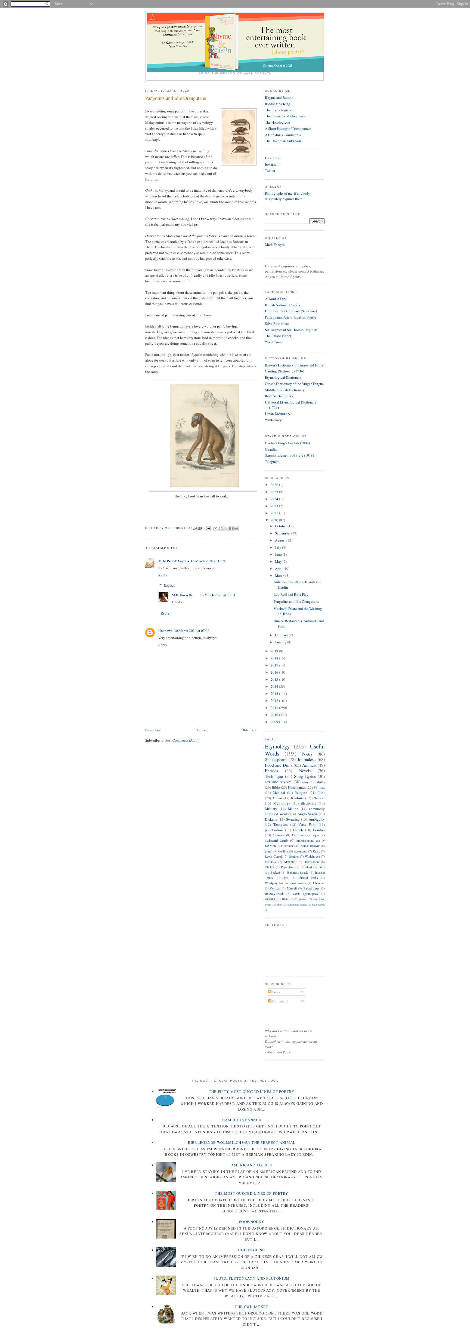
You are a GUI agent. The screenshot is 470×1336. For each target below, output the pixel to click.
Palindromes (312, 888)
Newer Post (153, 729)
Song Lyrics (305, 776)
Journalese (307, 759)
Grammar (287, 846)
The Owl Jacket (251, 1306)
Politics (319, 787)
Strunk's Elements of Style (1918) (289, 455)
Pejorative (287, 867)
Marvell (292, 888)
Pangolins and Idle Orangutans (296, 601)
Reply (162, 575)
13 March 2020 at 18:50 (208, 560)
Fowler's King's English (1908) (287, 443)
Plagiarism (301, 899)
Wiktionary (273, 419)
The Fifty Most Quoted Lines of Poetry (252, 1091)
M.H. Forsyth (182, 594)
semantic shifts (313, 781)
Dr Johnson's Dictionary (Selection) (291, 310)
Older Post (249, 729)
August (280, 540)
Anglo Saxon (307, 813)
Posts (275, 991)
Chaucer (319, 798)
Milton (293, 808)
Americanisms (305, 841)
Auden (277, 798)
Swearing (293, 819)
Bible (276, 787)
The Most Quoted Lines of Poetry (251, 1193)
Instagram (272, 164)
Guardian (272, 449)
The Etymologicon (279, 110)
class (279, 904)
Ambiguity (317, 819)
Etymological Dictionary (283, 377)
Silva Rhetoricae (277, 323)
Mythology (281, 803)
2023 (275, 505)
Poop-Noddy (251, 1221)
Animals (309, 765)
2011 (275, 707)
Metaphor (290, 862)
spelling (283, 851)
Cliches (269, 867)
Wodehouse (312, 856)
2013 (275, 693)
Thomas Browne (309, 846)
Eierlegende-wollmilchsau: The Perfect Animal (241, 1142)
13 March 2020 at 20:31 (218, 594)
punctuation (274, 829)
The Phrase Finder (278, 335)
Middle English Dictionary (285, 389)
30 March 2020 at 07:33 (192, 630)
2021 (275, 512)
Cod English (251, 1250)
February (282, 634)
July (278, 547)
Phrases (271, 770)
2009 (275, 721)
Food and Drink (279, 765)
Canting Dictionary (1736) (284, 371)
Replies (169, 585)
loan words (318, 904)
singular (270, 899)
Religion (301, 792)
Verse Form (307, 824)
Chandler (319, 883)
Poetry (307, 754)
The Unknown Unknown (283, 140)
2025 (275, 491)
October (281, 526)
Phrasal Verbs (308, 878)
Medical (279, 792)
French (298, 829)
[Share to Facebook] (231, 528)
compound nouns (297, 904)
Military (271, 808)
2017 (275, 665)
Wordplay (271, 883)
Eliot (321, 792)
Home (201, 729)
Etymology (277, 746)
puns (322, 867)
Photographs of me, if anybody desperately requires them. (287, 196)
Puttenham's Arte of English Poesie (290, 317)
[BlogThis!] (220, 528)
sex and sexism (278, 781)
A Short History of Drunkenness (288, 128)
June (279, 554)
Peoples (298, 835)
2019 (275, 651)
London (319, 829)
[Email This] (215, 528)
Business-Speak (297, 872)
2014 (275, 686)
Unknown (165, 630)
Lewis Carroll (274, 856)
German (275, 888)
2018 (275, 658)
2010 (275, 714)
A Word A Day (275, 298)
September (283, 533)
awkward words (276, 840)
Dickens (271, 819)
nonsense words (295, 883)
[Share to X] (225, 528)
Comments (279, 1001)
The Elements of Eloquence (285, 116)
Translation (312, 862)
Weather (294, 856)
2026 (275, 484)
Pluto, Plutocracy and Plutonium (252, 1278)
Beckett (275, 872)
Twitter (270, 170)
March (280, 575)
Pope (315, 835)
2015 (275, 679)
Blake (285, 899)
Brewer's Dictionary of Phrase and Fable (294, 365)
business (270, 862)
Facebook (272, 157)
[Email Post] (208, 528)
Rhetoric (297, 798)
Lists (285, 878)
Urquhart (306, 867)
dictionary (308, 803)
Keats (316, 851)
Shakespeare (275, 759)
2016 (275, 672)
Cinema (278, 835)
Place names (297, 787)
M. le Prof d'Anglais (173, 560)
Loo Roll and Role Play (291, 594)
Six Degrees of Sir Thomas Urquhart (291, 329)
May (279, 561)
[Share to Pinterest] (236, 528)
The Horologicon (277, 122)
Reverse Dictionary (279, 395)
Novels (305, 770)
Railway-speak (274, 894)
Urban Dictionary (277, 413)
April (279, 568)
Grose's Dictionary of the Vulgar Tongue (294, 383)
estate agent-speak (305, 894)
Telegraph (272, 461)
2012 (275, 700)
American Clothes (251, 1165)
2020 (275, 520)
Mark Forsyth (275, 244)
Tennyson (280, 824)
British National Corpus (282, 304)
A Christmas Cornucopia (283, 134)
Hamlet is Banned (241, 1119)
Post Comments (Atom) (182, 740)
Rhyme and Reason (279, 97)
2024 (275, 498)
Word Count (274, 342)
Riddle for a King (277, 103)
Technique (274, 776)
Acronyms (300, 851)
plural (268, 851)
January (281, 642)
